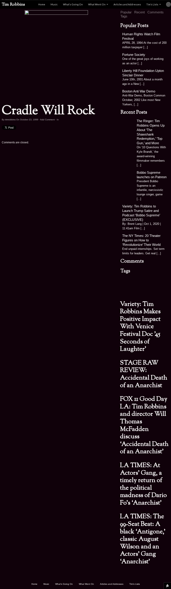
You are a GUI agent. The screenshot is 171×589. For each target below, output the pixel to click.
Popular (126, 12)
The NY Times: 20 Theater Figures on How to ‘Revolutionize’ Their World (141, 240)
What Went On (97, 4)
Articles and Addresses (127, 4)
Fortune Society (133, 54)
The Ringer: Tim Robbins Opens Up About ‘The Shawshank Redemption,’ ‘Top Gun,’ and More (151, 132)
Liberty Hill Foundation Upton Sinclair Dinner (143, 73)
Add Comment (47, 119)
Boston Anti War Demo (138, 91)
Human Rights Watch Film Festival (141, 36)
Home (41, 4)
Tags (123, 16)
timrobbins (10, 119)
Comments (155, 12)
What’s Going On (73, 4)
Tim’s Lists (152, 4)
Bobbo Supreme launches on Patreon (152, 175)
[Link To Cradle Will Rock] (56, 55)
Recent (139, 12)
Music (54, 4)
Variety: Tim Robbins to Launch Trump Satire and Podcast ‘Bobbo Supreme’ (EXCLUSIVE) (141, 212)
